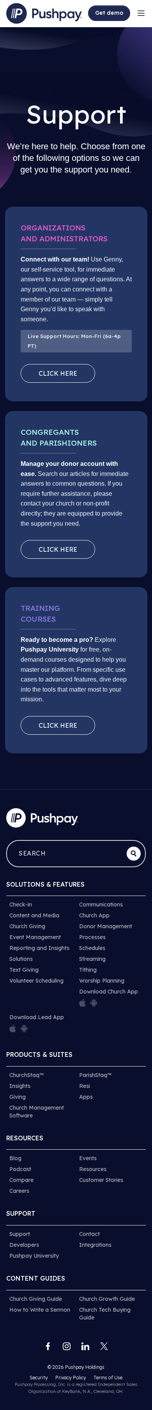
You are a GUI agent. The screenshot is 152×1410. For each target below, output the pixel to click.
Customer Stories (101, 1179)
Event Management (35, 937)
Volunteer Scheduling (36, 980)
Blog (15, 1158)
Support (19, 1233)
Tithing (88, 969)
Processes (92, 937)
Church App (94, 915)
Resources (92, 1169)
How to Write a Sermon (39, 1309)
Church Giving (27, 926)
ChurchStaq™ (26, 1075)
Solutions (21, 958)
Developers (24, 1244)
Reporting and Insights (39, 948)
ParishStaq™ (95, 1075)
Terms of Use (108, 1377)
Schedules (92, 948)
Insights (19, 1085)
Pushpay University (34, 1255)
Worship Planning (101, 980)
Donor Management (105, 926)
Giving (17, 1096)
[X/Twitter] (104, 1346)
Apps (86, 1096)
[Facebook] (48, 1346)
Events (88, 1158)
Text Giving (24, 969)
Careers (19, 1190)
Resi (84, 1085)
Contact (89, 1233)
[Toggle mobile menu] (141, 13)
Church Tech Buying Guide (105, 1313)
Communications (101, 904)
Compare (21, 1179)
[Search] (134, 854)
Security (39, 1377)
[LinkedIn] (85, 1346)
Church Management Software (36, 1111)
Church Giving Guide (35, 1298)
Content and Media (34, 915)
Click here (58, 373)
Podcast (20, 1169)
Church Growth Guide (107, 1298)
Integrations (95, 1244)
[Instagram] (66, 1346)
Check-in (20, 904)
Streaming (92, 958)
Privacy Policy (71, 1377)
